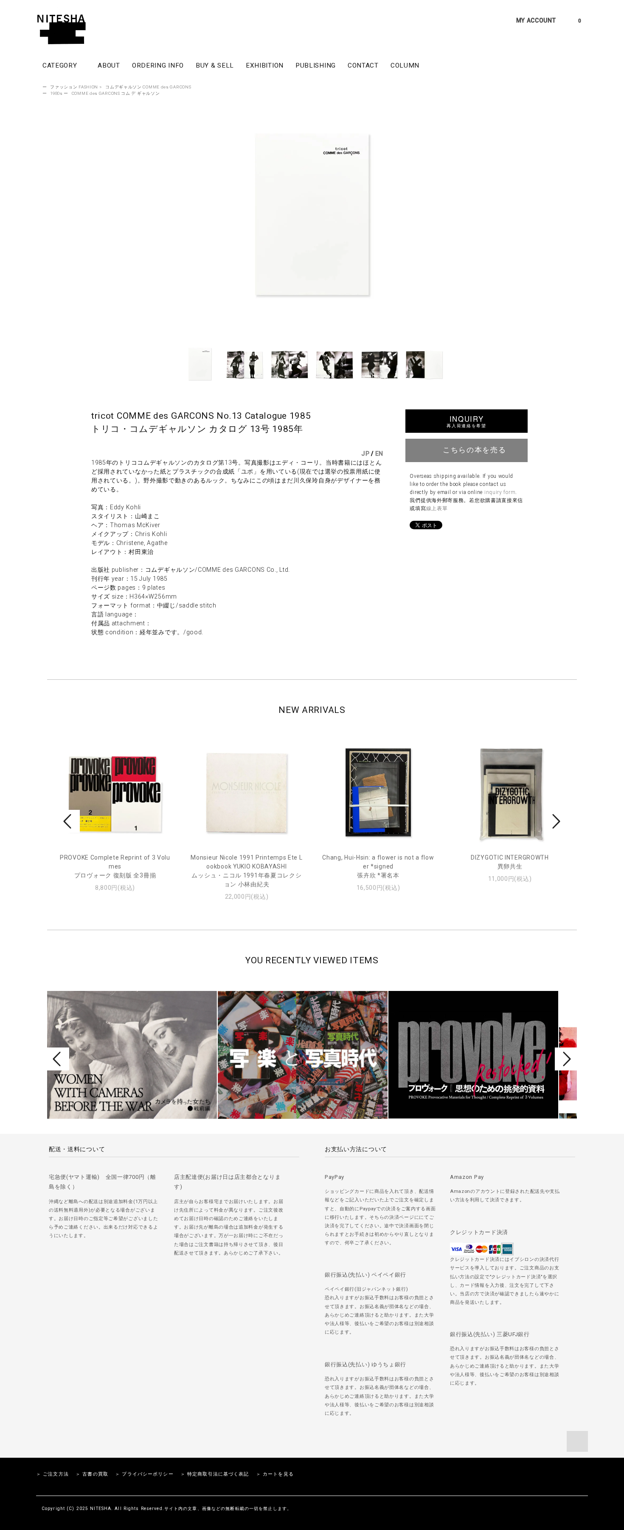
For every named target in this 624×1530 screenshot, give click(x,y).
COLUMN (405, 65)
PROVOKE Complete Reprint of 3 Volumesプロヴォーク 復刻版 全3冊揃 (115, 866)
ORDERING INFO (158, 65)
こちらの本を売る (474, 449)
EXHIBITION (265, 65)
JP (365, 453)
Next (555, 821)
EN (379, 453)
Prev (69, 821)
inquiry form (499, 492)
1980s (56, 93)
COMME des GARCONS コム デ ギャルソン (116, 93)
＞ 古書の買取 (92, 1474)
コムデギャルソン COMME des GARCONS (148, 87)
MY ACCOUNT (536, 20)
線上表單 (437, 508)
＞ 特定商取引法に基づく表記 (214, 1474)
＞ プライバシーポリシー (144, 1474)
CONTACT (363, 65)
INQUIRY (466, 421)
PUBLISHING (315, 65)
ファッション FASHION (74, 87)
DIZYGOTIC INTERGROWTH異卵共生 (510, 862)
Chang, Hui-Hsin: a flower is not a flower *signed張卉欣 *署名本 (378, 866)
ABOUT (109, 65)
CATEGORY (60, 65)
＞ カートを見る (275, 1474)
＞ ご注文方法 (52, 1474)
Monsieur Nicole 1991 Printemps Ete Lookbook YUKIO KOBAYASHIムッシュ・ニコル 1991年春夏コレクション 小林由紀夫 (246, 871)
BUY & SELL (215, 65)
